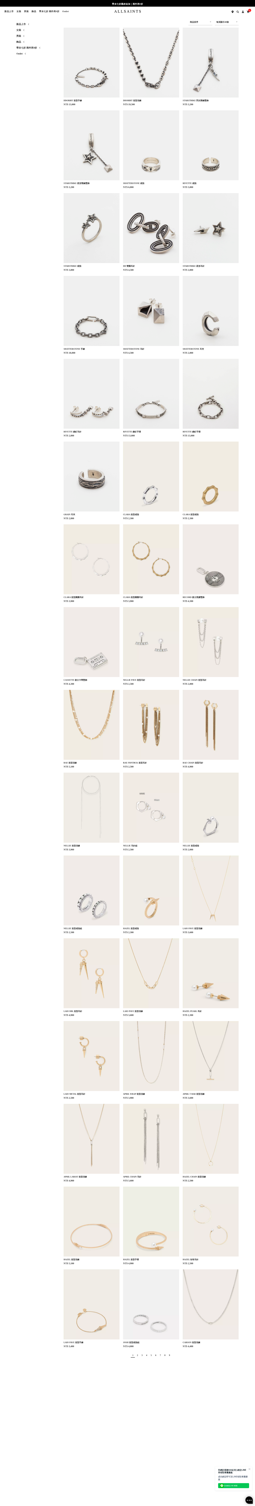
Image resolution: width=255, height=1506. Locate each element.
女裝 (19, 11)
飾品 (34, 11)
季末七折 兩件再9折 (49, 11)
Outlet (65, 11)
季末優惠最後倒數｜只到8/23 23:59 (127, 4)
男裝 (26, 11)
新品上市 (9, 11)
